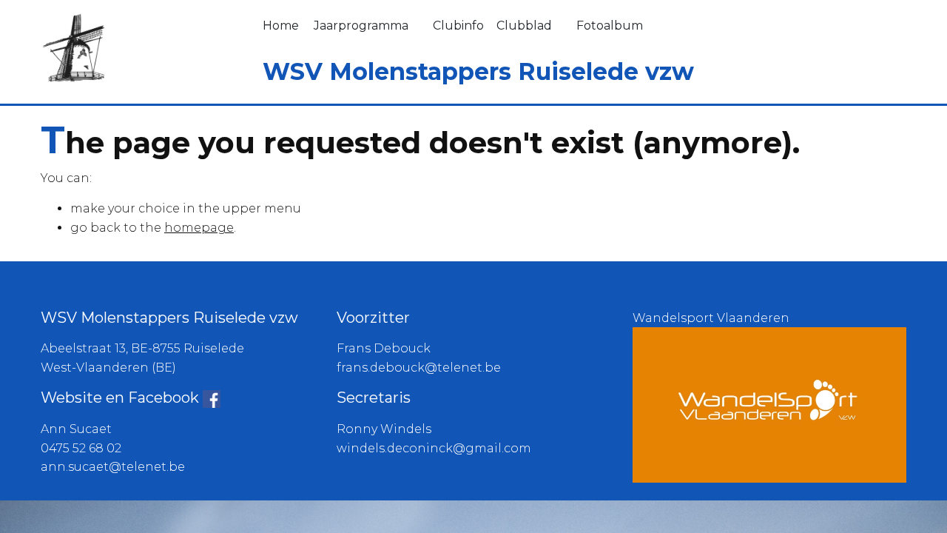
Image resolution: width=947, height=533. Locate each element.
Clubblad (524, 26)
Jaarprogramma (361, 26)
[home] (72, 46)
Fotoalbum (609, 26)
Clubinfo (458, 26)
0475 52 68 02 (81, 448)
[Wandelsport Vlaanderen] (769, 404)
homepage (199, 228)
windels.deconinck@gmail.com (434, 448)
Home (281, 26)
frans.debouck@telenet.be (419, 368)
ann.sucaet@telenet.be (113, 467)
